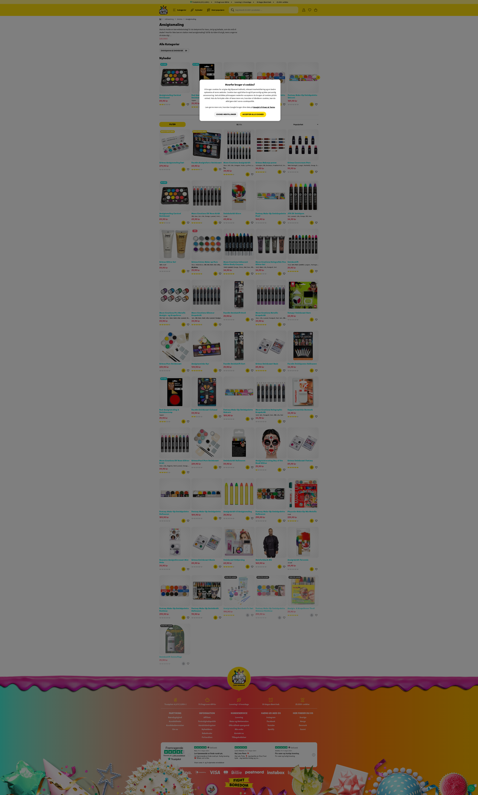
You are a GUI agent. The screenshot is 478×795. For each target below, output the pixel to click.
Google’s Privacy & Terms (264, 107)
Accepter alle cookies (253, 114)
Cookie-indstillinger (226, 114)
